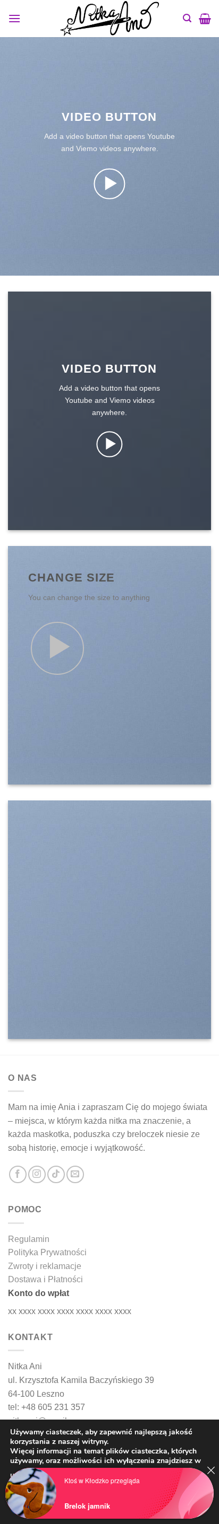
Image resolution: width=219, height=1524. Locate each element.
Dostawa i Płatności (45, 1279)
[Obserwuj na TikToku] (56, 1174)
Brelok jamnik (87, 1506)
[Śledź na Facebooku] (18, 1174)
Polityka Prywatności (47, 1252)
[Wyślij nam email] (75, 1174)
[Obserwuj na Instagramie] (37, 1174)
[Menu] (14, 18)
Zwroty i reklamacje (44, 1266)
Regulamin (28, 1239)
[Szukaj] (187, 18)
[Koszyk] (205, 18)
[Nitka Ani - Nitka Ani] (109, 18)
